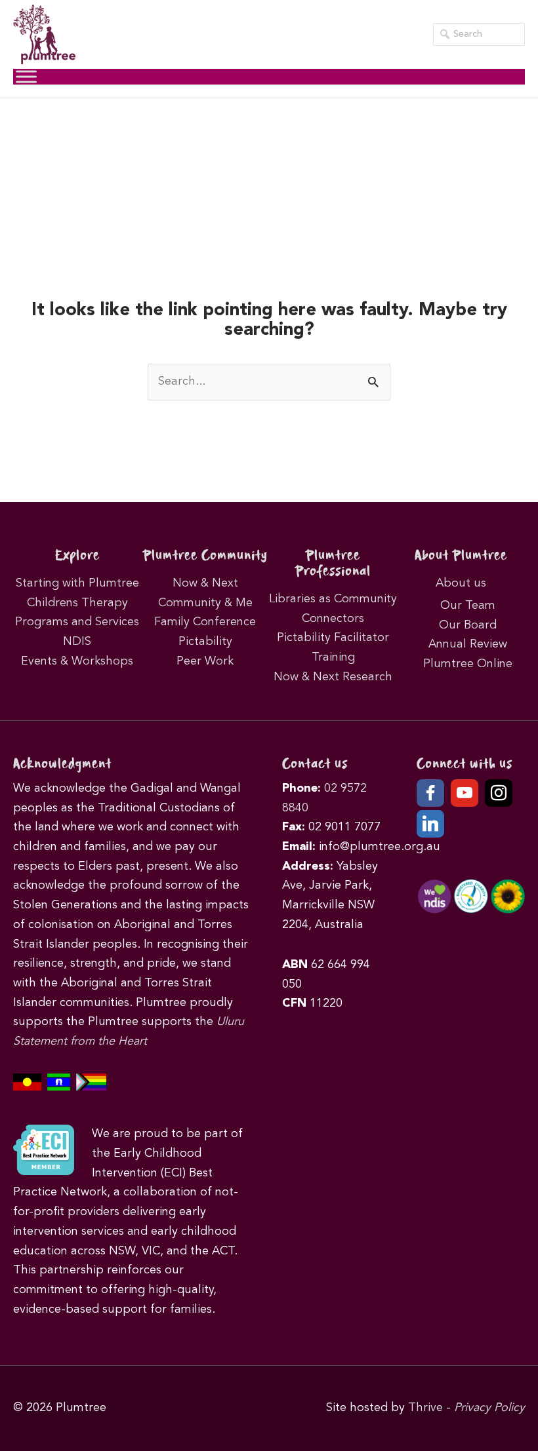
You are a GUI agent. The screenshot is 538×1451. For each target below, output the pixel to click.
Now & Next (205, 583)
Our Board (468, 625)
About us (461, 583)
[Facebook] (430, 793)
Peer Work (205, 661)
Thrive (425, 1408)
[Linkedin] (430, 824)
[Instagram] (498, 793)
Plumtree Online (467, 664)
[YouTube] (464, 793)
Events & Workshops (77, 661)
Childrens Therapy (77, 603)
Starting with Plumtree (77, 583)
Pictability (205, 642)
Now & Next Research (333, 677)
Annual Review (467, 644)
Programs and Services (77, 622)
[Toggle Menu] (26, 76)
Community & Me (205, 603)
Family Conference (205, 622)
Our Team (467, 605)
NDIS (77, 642)
